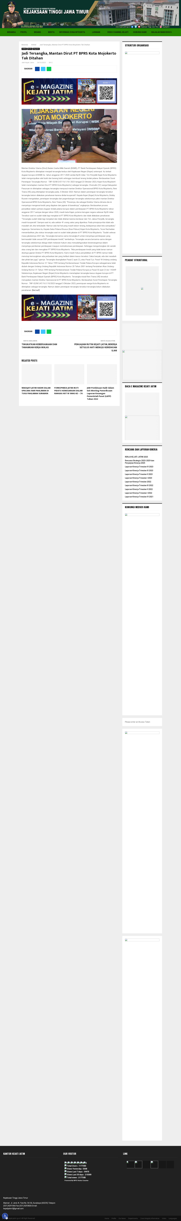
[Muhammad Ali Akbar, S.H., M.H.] (151, 313)
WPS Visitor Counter (81, 1180)
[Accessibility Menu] (5, 1216)
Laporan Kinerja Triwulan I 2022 (138, 493)
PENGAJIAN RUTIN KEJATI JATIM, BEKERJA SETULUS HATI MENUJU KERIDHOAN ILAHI (95, 347)
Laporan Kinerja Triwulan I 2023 (138, 478)
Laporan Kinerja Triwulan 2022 (138, 482)
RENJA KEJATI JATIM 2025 (136, 457)
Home (107, 1218)
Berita (51, 32)
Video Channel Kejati (117, 32)
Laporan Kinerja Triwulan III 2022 (139, 485)
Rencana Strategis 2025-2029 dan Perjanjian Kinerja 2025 (139, 461)
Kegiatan (36, 49)
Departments (133, 1218)
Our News (122, 1218)
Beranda (11, 32)
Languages (173, 1218)
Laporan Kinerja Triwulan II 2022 (139, 489)
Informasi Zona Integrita (72, 32)
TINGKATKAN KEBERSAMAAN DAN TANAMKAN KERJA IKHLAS (39, 346)
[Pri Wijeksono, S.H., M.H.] (143, 313)
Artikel (24, 49)
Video (164, 1218)
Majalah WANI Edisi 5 (161, 32)
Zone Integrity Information (149, 1218)
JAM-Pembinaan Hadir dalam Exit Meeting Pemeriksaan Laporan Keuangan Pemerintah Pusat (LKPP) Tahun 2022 (100, 393)
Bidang (37, 32)
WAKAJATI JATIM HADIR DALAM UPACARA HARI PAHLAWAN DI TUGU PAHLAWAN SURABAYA (36, 390)
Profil (23, 32)
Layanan (96, 32)
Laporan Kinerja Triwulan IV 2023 (139, 467)
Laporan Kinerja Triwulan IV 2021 (139, 497)
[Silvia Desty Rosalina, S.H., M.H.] (134, 313)
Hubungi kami (140, 32)
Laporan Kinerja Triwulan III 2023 (139, 470)
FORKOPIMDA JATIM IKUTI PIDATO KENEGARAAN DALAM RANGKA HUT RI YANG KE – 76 (68, 390)
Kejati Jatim (29, 63)
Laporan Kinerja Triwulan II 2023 (139, 474)
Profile (114, 1218)
